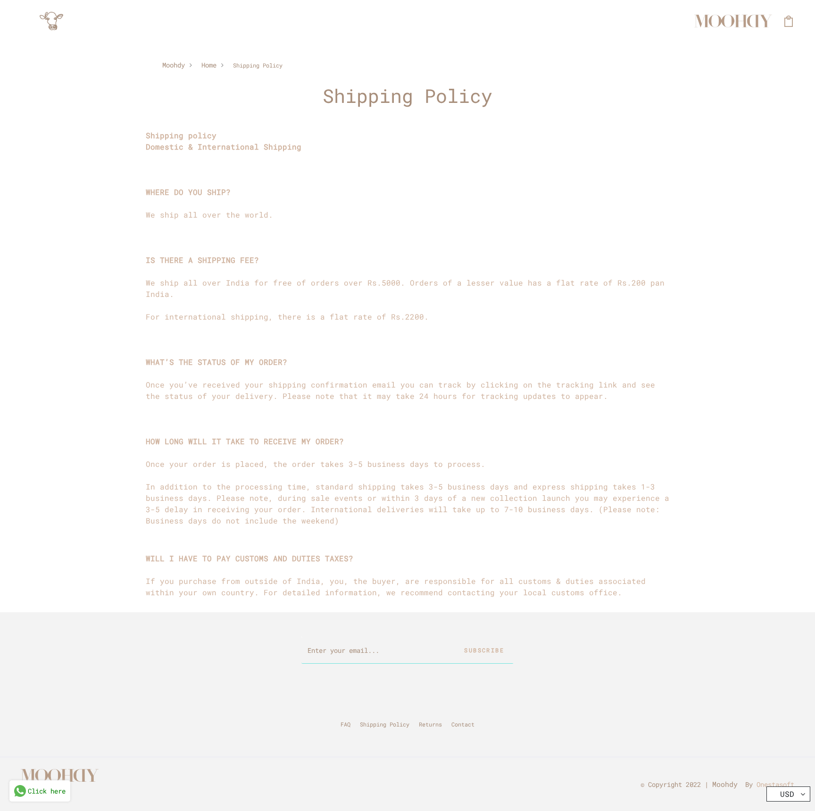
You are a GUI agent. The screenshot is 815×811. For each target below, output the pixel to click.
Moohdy (173, 64)
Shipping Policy (384, 724)
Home (208, 64)
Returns (430, 724)
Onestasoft (775, 784)
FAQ (345, 724)
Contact (462, 724)
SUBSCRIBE (484, 650)
